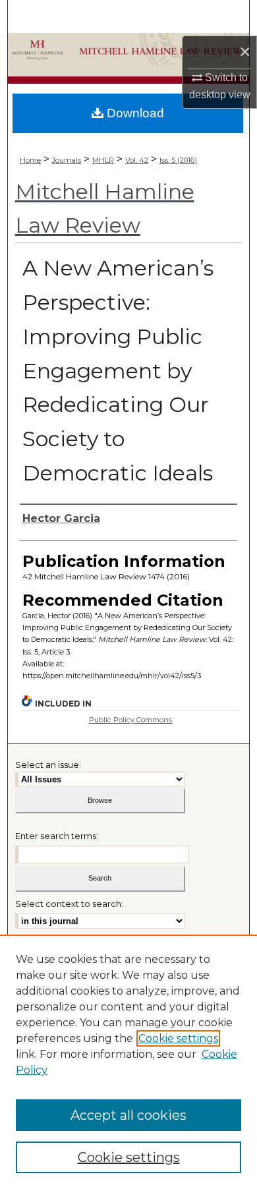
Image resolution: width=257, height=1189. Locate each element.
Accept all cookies (128, 1115)
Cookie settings (178, 1038)
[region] (128, 1062)
